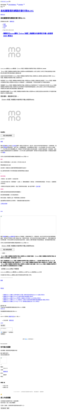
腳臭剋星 (13, 236)
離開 (8, 408)
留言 (13, 316)
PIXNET (18, 391)
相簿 (4, 24)
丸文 (8, 145)
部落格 (5, 26)
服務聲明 (42, 391)
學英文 (2, 288)
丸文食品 (14, 145)
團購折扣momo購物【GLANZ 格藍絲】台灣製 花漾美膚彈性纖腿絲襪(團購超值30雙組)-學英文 (26, 299)
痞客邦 (10, 316)
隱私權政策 (36, 391)
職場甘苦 (12, 21)
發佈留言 (3, 334)
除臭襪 (4, 236)
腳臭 (2, 280)
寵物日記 (11, 320)
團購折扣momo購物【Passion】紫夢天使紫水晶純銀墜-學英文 (18, 296)
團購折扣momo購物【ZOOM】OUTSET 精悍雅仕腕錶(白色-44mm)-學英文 (21, 301)
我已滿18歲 (3, 408)
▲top (2, 322)
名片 (4, 27)
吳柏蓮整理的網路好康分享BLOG (17, 11)
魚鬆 (2, 141)
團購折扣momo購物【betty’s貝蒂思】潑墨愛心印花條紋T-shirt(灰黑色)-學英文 (22, 298)
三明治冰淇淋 (4, 203)
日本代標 (38, 186)
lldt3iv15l (3, 308)
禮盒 (4, 152)
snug (2, 211)
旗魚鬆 (5, 147)
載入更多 (3, 325)
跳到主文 (3, 14)
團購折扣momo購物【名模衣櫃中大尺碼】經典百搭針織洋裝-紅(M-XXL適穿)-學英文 (24, 294)
